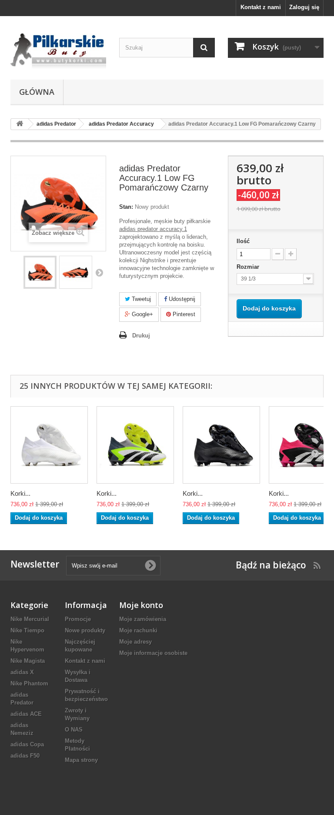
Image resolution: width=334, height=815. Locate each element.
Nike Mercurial (29, 619)
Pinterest (183, 314)
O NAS (74, 729)
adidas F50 (25, 755)
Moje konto (141, 605)
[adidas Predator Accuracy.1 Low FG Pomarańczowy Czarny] (40, 272)
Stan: (126, 207)
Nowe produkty (85, 630)
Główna (36, 92)
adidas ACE (26, 714)
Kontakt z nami (260, 7)
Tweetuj (140, 299)
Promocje (78, 619)
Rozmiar (249, 267)
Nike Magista (27, 661)
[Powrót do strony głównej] (19, 124)
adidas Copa (27, 744)
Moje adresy (135, 641)
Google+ (141, 314)
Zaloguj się (304, 7)
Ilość (243, 241)
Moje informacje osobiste (153, 653)
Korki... (20, 493)
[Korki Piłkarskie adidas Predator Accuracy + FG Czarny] (221, 445)
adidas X (22, 672)
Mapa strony (81, 760)
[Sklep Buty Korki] (58, 51)
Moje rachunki (138, 630)
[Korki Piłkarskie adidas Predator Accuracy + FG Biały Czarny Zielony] (135, 445)
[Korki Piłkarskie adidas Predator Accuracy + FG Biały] (49, 445)
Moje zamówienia (142, 619)
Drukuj (141, 335)
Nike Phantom (29, 683)
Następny (99, 272)
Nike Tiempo (27, 630)
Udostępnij (181, 299)
